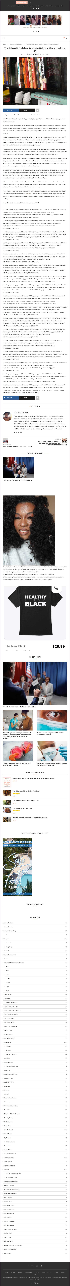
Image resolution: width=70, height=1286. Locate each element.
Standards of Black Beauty (35, 1189)
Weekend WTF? (35, 1241)
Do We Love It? (35, 1034)
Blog (35, 1274)
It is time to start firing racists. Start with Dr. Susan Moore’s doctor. (51, 733)
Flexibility (35, 1086)
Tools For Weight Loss (35, 1229)
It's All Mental (35, 1130)
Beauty (35, 939)
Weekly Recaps (36, 1142)
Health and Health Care (35, 1106)
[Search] (66, 38)
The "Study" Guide (35, 1205)
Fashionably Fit (35, 1062)
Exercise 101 (35, 1042)
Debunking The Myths (35, 1026)
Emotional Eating (35, 1038)
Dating (63, 1272)
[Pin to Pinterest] (37, 406)
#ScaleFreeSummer (36, 1002)
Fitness (56, 1272)
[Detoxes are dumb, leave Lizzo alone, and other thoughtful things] (18, 751)
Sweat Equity (35, 1197)
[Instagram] (36, 8)
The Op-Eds (35, 1217)
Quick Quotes (35, 1161)
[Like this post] (31, 406)
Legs (36, 986)
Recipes (35, 1169)
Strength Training (36, 1054)
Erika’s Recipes (46, 1272)
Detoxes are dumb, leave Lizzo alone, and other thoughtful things (16, 764)
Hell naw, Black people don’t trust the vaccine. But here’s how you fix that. (52, 764)
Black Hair (36, 943)
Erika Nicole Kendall (33, 54)
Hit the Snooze (35, 1122)
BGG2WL (35, 951)
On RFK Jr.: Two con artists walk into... (18, 480)
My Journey (35, 1138)
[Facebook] (28, 1266)
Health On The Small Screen (35, 1114)
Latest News (35, 1134)
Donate (36, 6)
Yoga (36, 990)
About (13, 1272)
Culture (37, 1272)
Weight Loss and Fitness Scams (35, 1245)
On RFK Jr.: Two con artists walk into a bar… (20, 707)
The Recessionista (35, 1221)
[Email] (38, 8)
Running (36, 1050)
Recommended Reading (16, 44)
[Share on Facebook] (33, 406)
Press (51, 6)
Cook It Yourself (35, 1018)
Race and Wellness (35, 1165)
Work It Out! (35, 1253)
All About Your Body (35, 931)
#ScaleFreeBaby (35, 923)
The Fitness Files (35, 1213)
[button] (29, 2)
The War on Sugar (35, 1225)
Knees (36, 935)
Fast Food (35, 1070)
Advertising (21, 6)
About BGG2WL (11, 6)
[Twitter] (33, 8)
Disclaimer (29, 6)
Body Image (36, 947)
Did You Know (35, 1030)
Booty (36, 978)
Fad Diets (35, 1058)
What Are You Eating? (35, 1249)
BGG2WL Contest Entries (36, 1173)
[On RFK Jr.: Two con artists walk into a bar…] (18, 467)
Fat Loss (36, 1046)
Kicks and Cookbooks (36, 1066)
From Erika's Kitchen (35, 1098)
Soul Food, (29, 193)
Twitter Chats (35, 1233)
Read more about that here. (46, 574)
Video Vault (35, 1237)
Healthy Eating (35, 1118)
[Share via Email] (39, 406)
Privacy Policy (59, 6)
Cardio (36, 982)
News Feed (35, 1146)
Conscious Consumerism (35, 1014)
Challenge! (35, 998)
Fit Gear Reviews (35, 1082)
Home (4, 44)
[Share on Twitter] (35, 406)
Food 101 (35, 1090)
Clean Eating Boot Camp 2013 (35, 1010)
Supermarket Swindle (35, 1193)
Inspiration (35, 1126)
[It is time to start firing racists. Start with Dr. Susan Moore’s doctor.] (52, 720)
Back (36, 974)
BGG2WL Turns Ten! (35, 955)
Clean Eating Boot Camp (35, 1006)
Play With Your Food (35, 1153)
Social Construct (35, 1185)
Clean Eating (28, 1272)
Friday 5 (35, 1094)
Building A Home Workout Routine (35, 963)
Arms (36, 970)
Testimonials (35, 1201)
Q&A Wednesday (35, 1158)
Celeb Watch (35, 994)
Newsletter (44, 6)
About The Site (35, 927)
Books (35, 959)
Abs (36, 967)
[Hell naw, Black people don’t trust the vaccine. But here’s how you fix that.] (52, 751)
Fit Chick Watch (35, 1078)
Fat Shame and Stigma (35, 1074)
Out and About (35, 1150)
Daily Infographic (35, 1022)
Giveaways (35, 1102)
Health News (35, 1110)
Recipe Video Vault (36, 1177)
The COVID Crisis (35, 1209)
